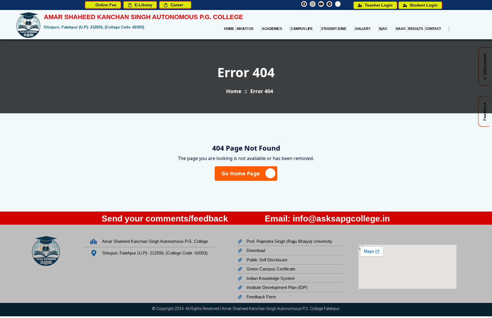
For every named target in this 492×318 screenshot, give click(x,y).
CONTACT (433, 29)
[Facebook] (304, 4)
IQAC (383, 29)
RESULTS (415, 29)
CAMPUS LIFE (302, 29)
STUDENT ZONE (333, 29)
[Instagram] (312, 4)
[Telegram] (329, 4)
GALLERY (362, 29)
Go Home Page (241, 173)
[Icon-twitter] (338, 4)
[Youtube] (321, 4)
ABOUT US (244, 29)
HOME (229, 29)
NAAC (401, 29)
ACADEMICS (272, 29)
